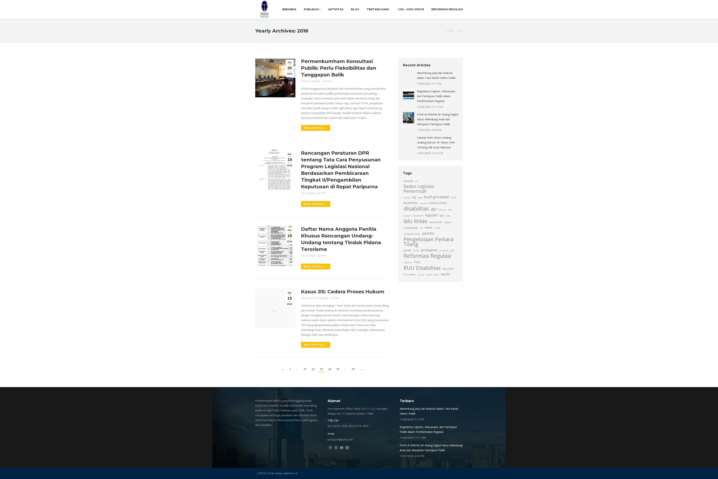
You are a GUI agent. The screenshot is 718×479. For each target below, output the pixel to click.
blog (420, 197)
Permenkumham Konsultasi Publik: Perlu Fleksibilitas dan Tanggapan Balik (338, 68)
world (445, 274)
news (428, 227)
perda (416, 250)
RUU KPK (448, 269)
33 (321, 369)
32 (313, 369)
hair (450, 209)
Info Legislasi (308, 193)
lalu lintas (415, 221)
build (453, 197)
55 (353, 369)
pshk (452, 250)
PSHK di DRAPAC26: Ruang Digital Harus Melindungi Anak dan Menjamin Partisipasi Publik (437, 119)
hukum (407, 215)
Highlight (315, 81)
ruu (417, 261)
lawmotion (435, 222)
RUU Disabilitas (422, 267)
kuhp (448, 215)
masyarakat (411, 227)
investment (418, 215)
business (411, 202)
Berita (314, 298)
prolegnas (429, 250)
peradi (407, 250)
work (436, 274)
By (327, 81)
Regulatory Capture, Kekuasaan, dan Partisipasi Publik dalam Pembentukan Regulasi (436, 96)
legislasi (447, 222)
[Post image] (408, 76)
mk (421, 228)
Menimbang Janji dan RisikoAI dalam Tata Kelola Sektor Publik (436, 75)
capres (423, 203)
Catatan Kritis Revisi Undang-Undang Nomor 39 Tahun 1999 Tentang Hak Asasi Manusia (436, 142)
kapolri (431, 215)
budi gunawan (436, 196)
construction (437, 203)
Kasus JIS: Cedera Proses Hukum (342, 292)
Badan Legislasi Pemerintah (419, 189)
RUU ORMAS (410, 274)
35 (337, 369)
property (443, 250)
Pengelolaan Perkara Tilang (428, 241)
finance (442, 209)
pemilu (428, 233)
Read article (313, 127)
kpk (442, 215)
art (416, 181)
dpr (434, 209)
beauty (407, 197)
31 (304, 369)
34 (329, 369)
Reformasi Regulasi (427, 255)
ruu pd (421, 274)
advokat (408, 181)
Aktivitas (305, 81)
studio (429, 274)
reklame (408, 262)
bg (414, 197)
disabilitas (416, 208)
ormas (437, 228)
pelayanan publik (412, 234)
